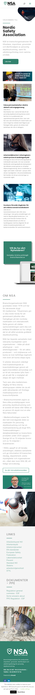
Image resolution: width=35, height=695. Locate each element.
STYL (9, 571)
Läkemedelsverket (14, 558)
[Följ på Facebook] (5, 680)
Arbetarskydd (12, 544)
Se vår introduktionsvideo (16, 470)
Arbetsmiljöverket (14, 547)
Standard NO (12, 563)
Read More (21, 692)
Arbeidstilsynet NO (15, 542)
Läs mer (8, 62)
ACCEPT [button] (13, 692)
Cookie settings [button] (25, 689)
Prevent (10, 560)
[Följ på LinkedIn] (8, 680)
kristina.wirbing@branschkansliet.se (19, 256)
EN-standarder (13, 550)
